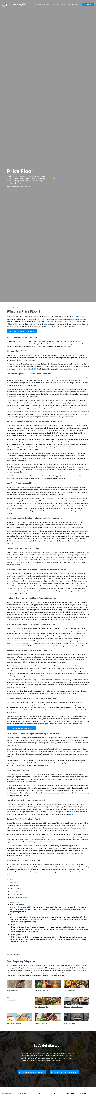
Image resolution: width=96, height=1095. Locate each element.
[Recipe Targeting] (76, 1013)
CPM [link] (67, 341)
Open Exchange (61, 369)
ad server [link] (46, 324)
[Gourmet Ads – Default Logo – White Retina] (14, 2)
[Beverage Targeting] (48, 986)
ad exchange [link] (64, 909)
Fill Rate (12, 925)
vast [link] (71, 869)
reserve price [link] (76, 316)
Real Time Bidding (16, 888)
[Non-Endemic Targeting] (19, 1013)
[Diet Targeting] (10, 997)
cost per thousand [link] (75, 341)
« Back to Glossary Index (12, 307)
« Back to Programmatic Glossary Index (16, 951)
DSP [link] (29, 907)
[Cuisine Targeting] (76, 981)
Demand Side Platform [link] (18, 907)
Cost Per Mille (14, 891)
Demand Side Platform (17, 905)
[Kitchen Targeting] (48, 1013)
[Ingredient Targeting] (48, 997)
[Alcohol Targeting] (19, 986)
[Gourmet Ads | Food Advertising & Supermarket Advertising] (8, 1092)
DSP (11, 915)
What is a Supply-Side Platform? (20, 897)
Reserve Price (14, 882)
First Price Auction (16, 894)
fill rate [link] (72, 814)
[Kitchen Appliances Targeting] (76, 997)
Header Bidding (34, 369)
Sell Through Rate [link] (15, 937)
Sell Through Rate (15, 935)
